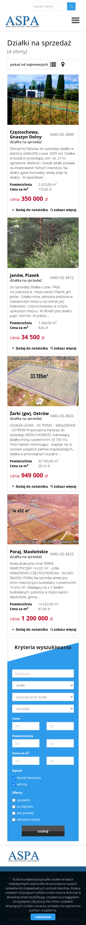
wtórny (22, 784)
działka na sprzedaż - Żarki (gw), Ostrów (43, 423)
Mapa (63, 64)
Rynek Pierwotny (29, 778)
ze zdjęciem (25, 806)
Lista (53, 64)
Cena (16, 718)
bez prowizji (25, 813)
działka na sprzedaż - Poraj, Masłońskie (43, 564)
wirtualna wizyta (28, 819)
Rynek (17, 770)
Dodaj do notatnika (32, 210)
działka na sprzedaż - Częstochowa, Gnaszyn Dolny (43, 145)
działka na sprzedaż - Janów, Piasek (43, 285)
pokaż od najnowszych (29, 64)
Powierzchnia (22, 736)
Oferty (17, 792)
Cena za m (20, 753)
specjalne (23, 800)
